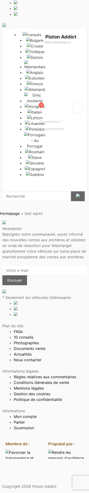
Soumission (24, 427)
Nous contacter (28, 359)
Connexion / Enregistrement (50, 125)
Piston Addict (60, 37)
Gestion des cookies (32, 393)
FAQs (18, 331)
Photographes (26, 342)
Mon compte (25, 416)
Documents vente (29, 348)
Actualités (23, 354)
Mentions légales (29, 388)
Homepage (10, 213)
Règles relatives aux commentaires (45, 376)
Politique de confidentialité (38, 399)
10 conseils (23, 337)
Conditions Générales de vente (41, 382)
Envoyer (14, 280)
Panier (19, 422)
